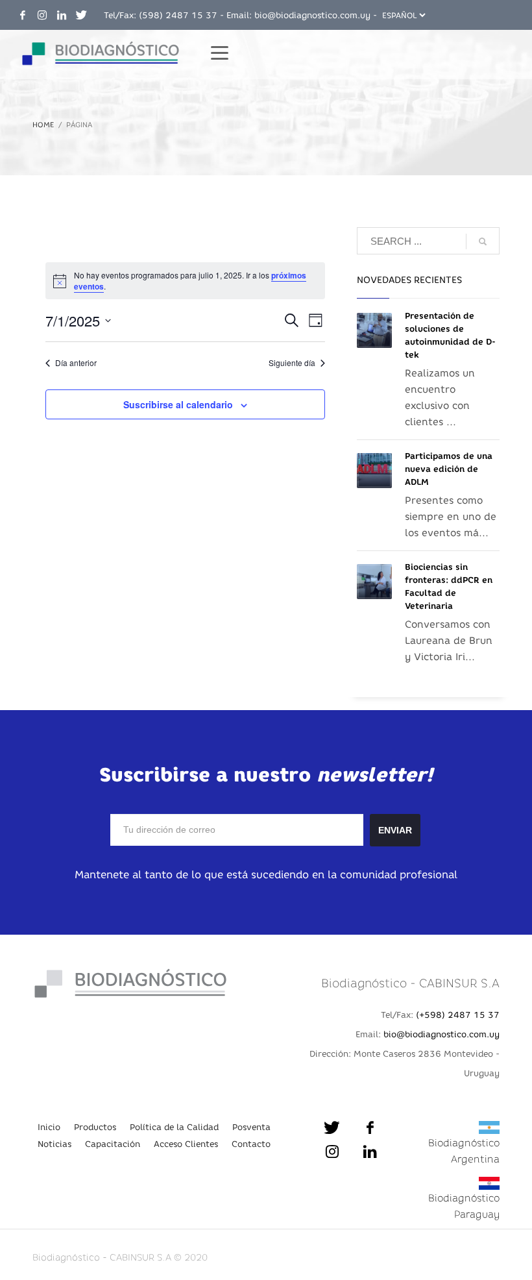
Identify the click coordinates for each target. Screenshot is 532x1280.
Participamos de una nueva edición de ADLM (448, 468)
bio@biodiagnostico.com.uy (312, 15)
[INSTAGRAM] (42, 15)
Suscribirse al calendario (178, 404)
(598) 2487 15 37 (178, 15)
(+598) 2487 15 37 (458, 1014)
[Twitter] (81, 15)
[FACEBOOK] (22, 15)
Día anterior (76, 363)
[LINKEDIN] (61, 15)
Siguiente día (292, 363)
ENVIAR (395, 830)
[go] (483, 241)
